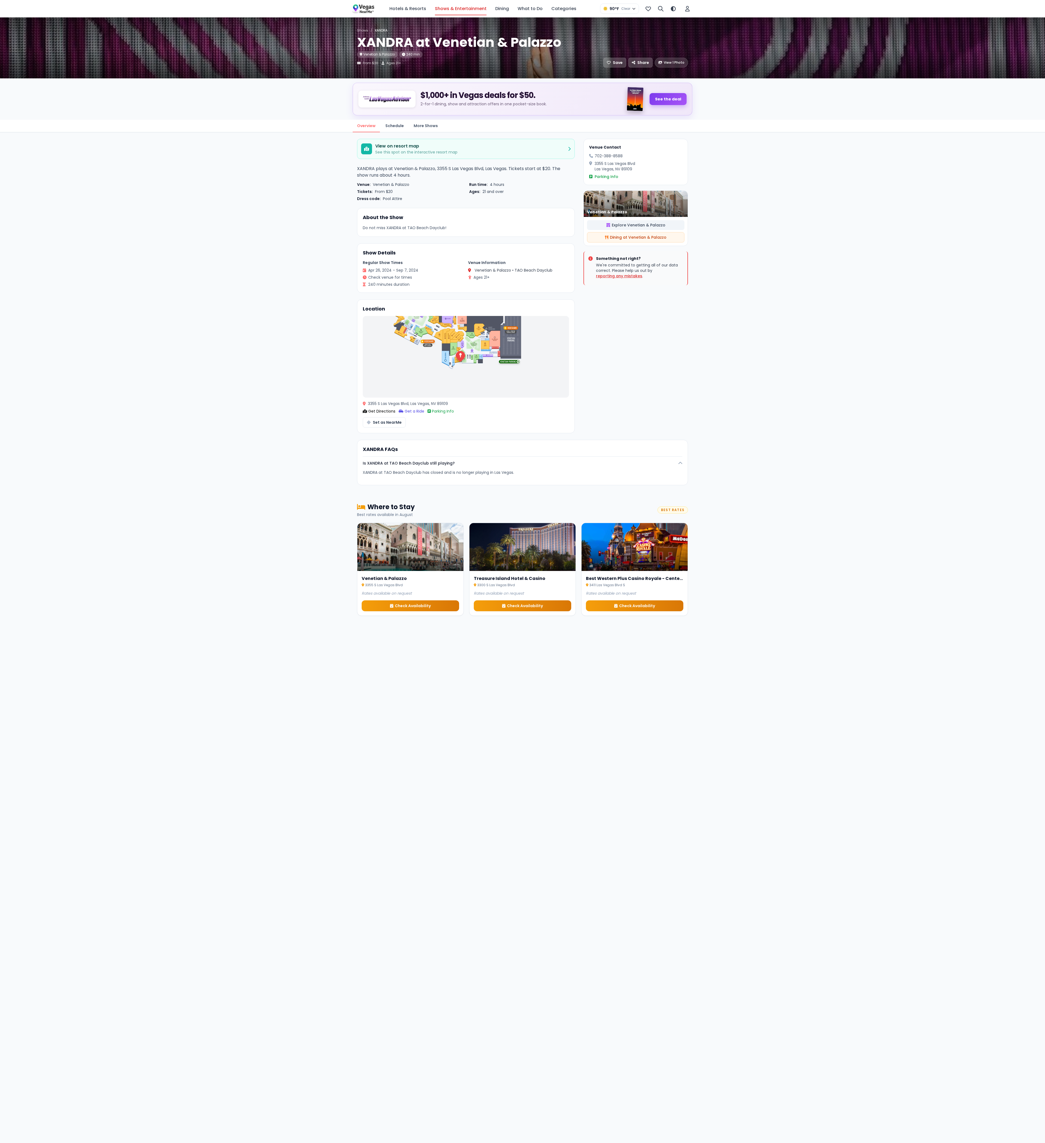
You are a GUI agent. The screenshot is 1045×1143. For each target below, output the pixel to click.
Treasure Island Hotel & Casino (509, 578)
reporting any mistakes (619, 276)
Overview (366, 125)
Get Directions (381, 411)
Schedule (394, 125)
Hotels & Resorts (407, 8)
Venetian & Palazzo (379, 54)
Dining (502, 8)
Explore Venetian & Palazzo (638, 225)
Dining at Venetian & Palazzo (638, 237)
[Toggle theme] (673, 9)
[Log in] (687, 9)
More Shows (426, 125)
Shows (362, 30)
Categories (563, 8)
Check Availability (413, 606)
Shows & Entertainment (461, 8)
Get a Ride (414, 411)
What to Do (530, 8)
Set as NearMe (387, 422)
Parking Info (443, 411)
